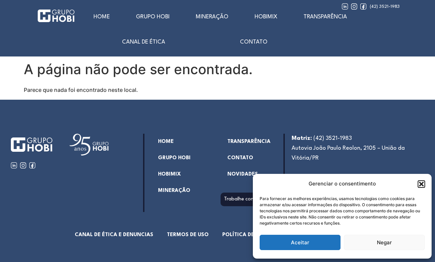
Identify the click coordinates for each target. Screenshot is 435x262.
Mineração (212, 17)
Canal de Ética (143, 42)
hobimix (169, 174)
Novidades (242, 174)
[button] (421, 184)
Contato (253, 42)
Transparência (325, 17)
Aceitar (300, 242)
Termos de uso (188, 235)
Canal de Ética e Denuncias (114, 235)
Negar (384, 242)
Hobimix (266, 17)
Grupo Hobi (153, 17)
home (101, 17)
